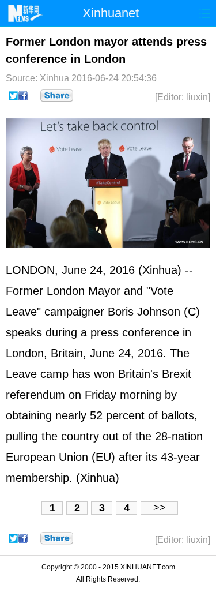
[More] (56, 95)
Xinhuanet (110, 13)
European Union (47, 457)
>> (159, 508)
